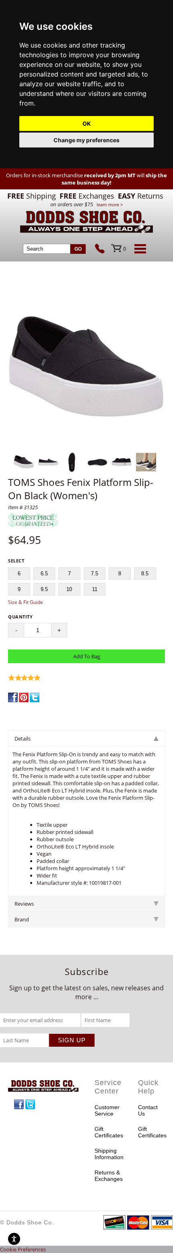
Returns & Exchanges (108, 1175)
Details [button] (22, 738)
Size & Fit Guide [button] (25, 602)
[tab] (86, 738)
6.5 (44, 573)
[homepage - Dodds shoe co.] (86, 223)
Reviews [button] (24, 903)
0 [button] (124, 248)
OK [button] (86, 123)
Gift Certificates (108, 1132)
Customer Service (107, 1110)
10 (69, 589)
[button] (86, 369)
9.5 (44, 589)
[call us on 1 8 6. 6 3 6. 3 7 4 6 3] (103, 249)
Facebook (19, 1104)
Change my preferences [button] (86, 140)
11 (94, 589)
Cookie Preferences (23, 1249)
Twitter (30, 1104)
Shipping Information (108, 1153)
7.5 (94, 573)
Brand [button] (21, 919)
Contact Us (148, 1110)
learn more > (110, 204)
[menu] (138, 248)
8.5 (144, 573)
